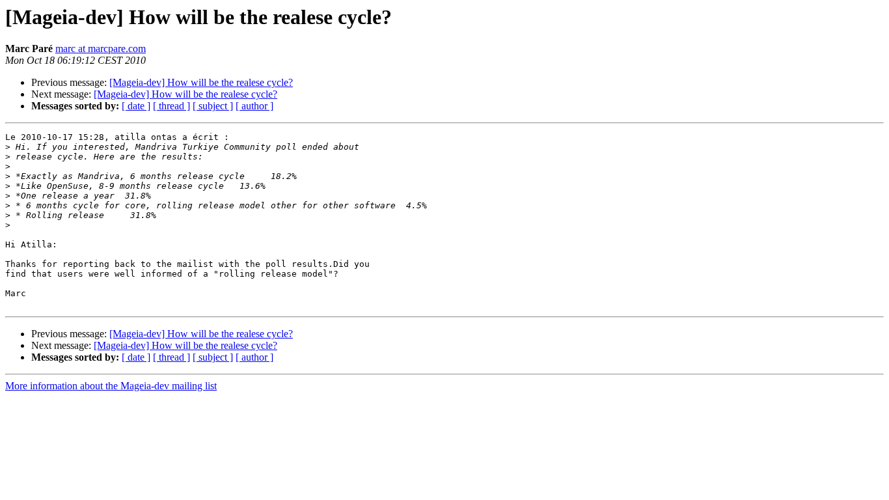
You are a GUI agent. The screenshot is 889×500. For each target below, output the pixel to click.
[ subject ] (213, 105)
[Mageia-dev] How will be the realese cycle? (201, 82)
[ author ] (254, 105)
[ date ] (136, 105)
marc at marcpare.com (100, 48)
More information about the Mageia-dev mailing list (111, 385)
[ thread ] (171, 105)
